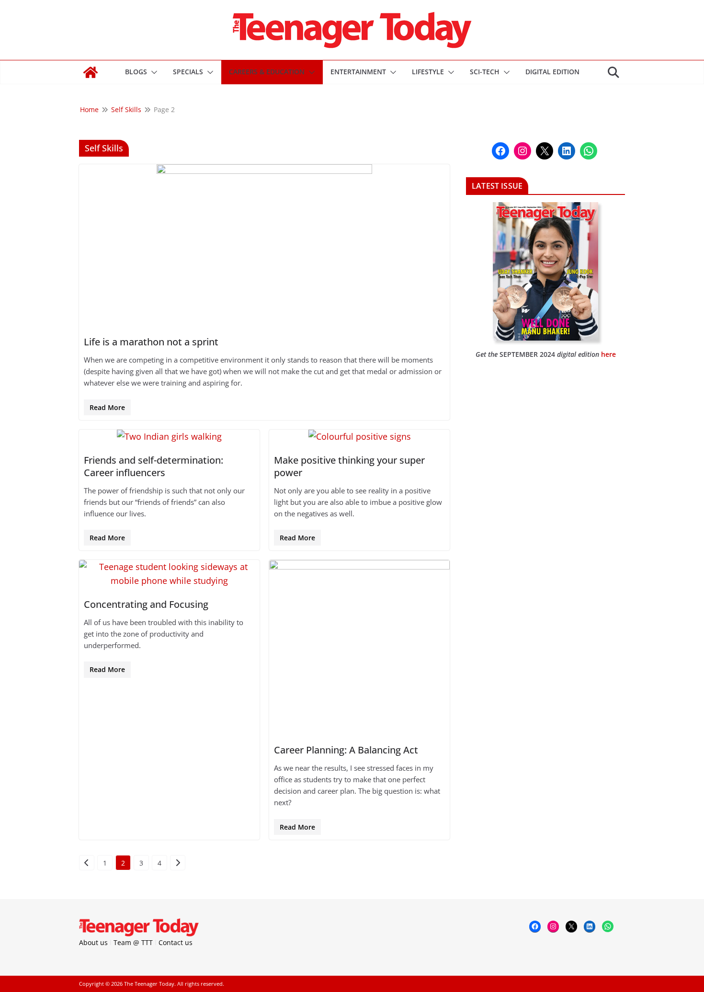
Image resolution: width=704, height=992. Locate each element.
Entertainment (358, 71)
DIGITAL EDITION (552, 71)
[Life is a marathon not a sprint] (264, 244)
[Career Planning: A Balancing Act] (359, 646)
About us (93, 942)
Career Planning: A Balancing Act (346, 749)
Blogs (136, 71)
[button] (152, 72)
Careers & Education (267, 71)
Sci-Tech (485, 71)
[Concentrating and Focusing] (169, 574)
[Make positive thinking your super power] (359, 437)
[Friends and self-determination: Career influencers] (169, 437)
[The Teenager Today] (90, 72)
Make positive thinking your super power (349, 466)
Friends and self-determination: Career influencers (153, 466)
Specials (188, 71)
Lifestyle (428, 71)
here (608, 354)
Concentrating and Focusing (146, 604)
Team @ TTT (133, 942)
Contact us (176, 942)
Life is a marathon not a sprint (151, 341)
